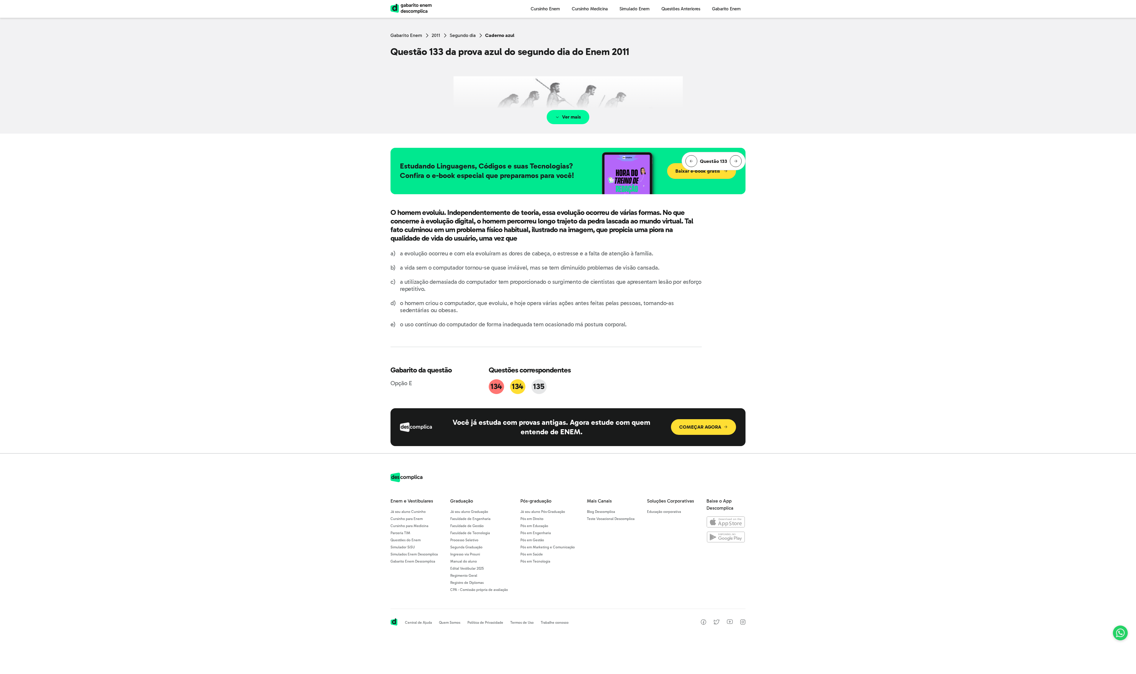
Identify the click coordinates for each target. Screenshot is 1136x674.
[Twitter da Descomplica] (716, 623)
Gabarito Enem (406, 35)
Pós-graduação (535, 501)
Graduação (461, 501)
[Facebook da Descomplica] (703, 623)
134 (496, 386)
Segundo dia (463, 35)
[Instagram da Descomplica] (743, 623)
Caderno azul (499, 35)
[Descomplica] (406, 480)
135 (538, 386)
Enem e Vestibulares (411, 501)
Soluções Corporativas (670, 501)
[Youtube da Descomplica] (730, 622)
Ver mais (571, 117)
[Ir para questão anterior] (691, 161)
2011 (436, 35)
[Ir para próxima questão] (736, 161)
